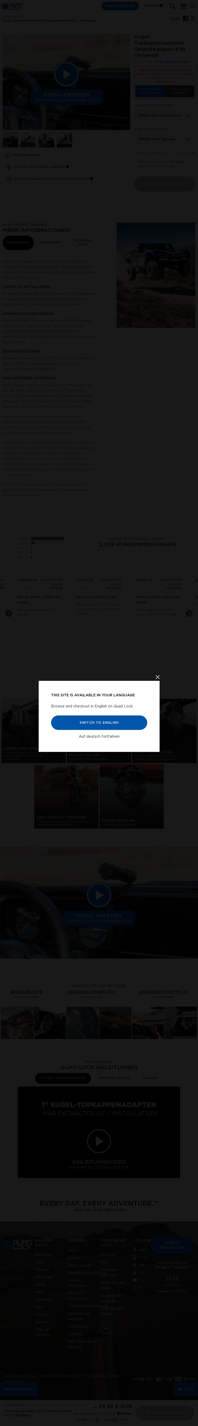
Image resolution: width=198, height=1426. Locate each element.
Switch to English (98, 722)
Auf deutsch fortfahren (99, 736)
